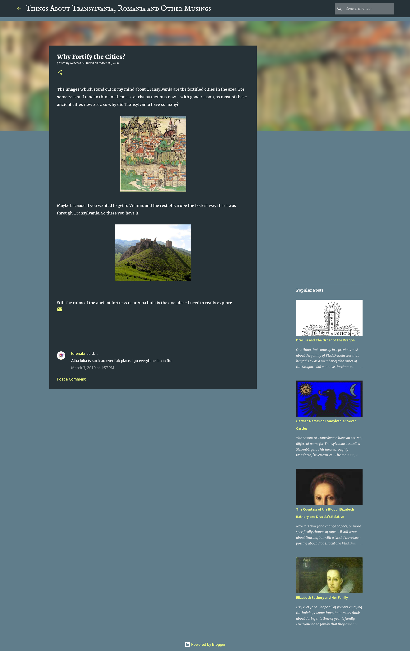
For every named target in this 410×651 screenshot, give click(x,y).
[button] (60, 73)
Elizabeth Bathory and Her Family (322, 598)
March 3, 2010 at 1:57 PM (92, 368)
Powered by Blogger (207, 644)
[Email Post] (60, 311)
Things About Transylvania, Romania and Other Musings (118, 9)
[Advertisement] (153, 429)
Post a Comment (71, 379)
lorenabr (78, 353)
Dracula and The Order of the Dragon (325, 340)
